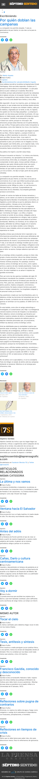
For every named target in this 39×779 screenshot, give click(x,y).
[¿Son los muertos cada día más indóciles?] (27, 387)
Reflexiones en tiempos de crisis (18, 731)
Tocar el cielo (9, 619)
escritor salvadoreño (18, 82)
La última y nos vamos (15, 481)
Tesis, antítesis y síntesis (17, 642)
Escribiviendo (6, 82)
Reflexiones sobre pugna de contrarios (19, 703)
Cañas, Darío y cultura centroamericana (15, 560)
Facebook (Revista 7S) (19, 462)
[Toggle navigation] (3, 4)
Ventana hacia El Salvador (17, 508)
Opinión (4, 80)
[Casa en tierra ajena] (8, 387)
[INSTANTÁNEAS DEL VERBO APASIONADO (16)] (8, 405)
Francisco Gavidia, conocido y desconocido (19, 670)
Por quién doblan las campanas (17, 22)
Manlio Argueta (8, 75)
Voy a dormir (8, 591)
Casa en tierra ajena (6, 393)
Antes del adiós (10, 531)
